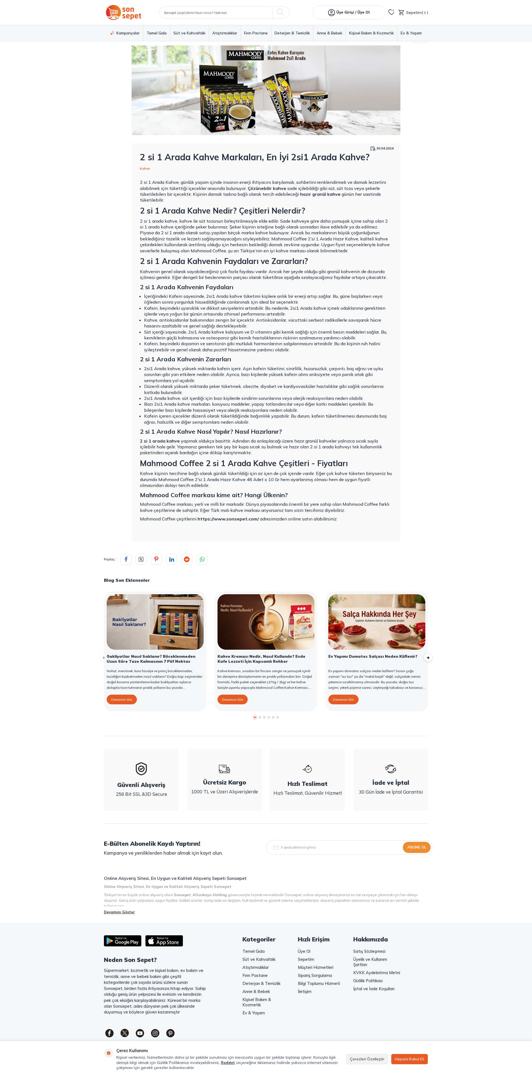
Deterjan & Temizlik (292, 33)
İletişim (304, 991)
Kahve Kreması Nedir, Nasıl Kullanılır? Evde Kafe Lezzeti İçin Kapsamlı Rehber (261, 659)
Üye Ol (304, 951)
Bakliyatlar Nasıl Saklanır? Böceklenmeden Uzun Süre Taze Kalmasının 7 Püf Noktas (151, 659)
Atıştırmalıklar (224, 33)
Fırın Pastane (256, 33)
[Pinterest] (170, 1033)
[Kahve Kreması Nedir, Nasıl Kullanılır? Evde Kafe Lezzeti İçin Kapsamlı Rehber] (266, 622)
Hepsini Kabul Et (409, 1058)
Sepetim (306, 959)
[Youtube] (139, 1033)
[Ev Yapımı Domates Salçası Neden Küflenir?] (376, 622)
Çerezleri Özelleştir (367, 1058)
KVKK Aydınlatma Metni (376, 972)
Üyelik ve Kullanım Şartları (370, 962)
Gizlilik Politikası (368, 980)
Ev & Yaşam (411, 33)
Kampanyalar (128, 33)
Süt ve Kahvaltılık (189, 33)
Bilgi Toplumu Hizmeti (319, 983)
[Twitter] (124, 1033)
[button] (255, 717)
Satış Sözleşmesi (369, 951)
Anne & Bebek (329, 33)
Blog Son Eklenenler (127, 580)
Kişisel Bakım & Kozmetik (371, 33)
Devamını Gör (121, 699)
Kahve (145, 168)
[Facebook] (109, 1033)
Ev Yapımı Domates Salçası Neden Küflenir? (372, 656)
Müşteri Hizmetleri (315, 967)
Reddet (228, 1062)
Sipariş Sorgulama (315, 975)
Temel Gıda (157, 33)
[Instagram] (155, 1033)
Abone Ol (416, 847)
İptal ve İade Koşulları (374, 988)
